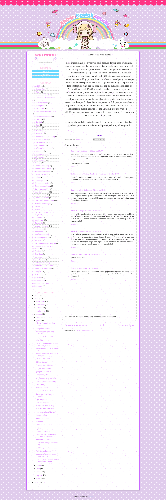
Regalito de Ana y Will (44, 337)
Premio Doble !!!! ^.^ (44, 359)
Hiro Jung (75, 151)
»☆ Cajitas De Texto (40, 174)
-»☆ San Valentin (38, 145)
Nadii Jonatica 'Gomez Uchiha (83, 174)
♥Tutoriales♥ (45, 77)
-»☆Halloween (37, 151)
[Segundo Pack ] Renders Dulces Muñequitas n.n (46, 435)
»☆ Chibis (36, 177)
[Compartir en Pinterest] (103, 139)
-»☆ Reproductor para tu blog (43, 137)
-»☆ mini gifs (37, 119)
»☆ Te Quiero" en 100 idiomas (43, 266)
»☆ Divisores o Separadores (43, 201)
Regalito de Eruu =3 (43, 391)
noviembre (40, 305)
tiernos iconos (41, 415)
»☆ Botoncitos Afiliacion (41, 172)
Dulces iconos (41, 362)
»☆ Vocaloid (36, 271)
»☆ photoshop (37, 232)
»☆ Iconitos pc (37, 220)
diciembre (40, 301)
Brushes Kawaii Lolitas (44, 365)
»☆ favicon (36, 206)
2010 (37, 482)
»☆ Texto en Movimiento (41, 269)
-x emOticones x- (38, 160)
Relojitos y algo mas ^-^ (45, 451)
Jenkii (73, 268)
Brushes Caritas (42, 387)
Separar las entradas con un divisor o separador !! (47, 344)
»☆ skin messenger (39, 257)
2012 (37, 295)
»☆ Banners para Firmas (41, 169)
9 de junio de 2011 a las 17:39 (107, 174)
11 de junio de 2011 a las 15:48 (90, 211)
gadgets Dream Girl (43, 372)
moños (38, 428)
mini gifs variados (42, 402)
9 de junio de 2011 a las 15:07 (91, 151)
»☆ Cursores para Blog (41, 186)
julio (38, 317)
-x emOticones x (38, 157)
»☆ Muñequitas (38, 229)
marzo (39, 472)
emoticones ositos (43, 431)
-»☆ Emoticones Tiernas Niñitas (44, 98)
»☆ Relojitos (36, 251)
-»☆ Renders (37, 134)
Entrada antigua (126, 325)
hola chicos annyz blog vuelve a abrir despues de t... (47, 460)
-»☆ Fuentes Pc (38, 108)
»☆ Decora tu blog (39, 195)
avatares (39, 422)
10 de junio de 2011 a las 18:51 (93, 190)
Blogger (91, 496)
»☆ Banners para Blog (40, 166)
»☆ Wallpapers (37, 274)
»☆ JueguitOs (37, 223)
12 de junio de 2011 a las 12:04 (88, 254)
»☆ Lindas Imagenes (40, 226)
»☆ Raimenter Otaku (40, 237)
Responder (75, 167)
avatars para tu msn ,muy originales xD (46, 455)
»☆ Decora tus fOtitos (40, 198)
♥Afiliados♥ (46, 74)
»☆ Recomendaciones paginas (44, 243)
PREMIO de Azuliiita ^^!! (45, 439)
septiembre (41, 311)
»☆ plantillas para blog (40, 235)
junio (38, 320)
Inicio (102, 325)
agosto (39, 314)
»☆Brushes (36, 277)
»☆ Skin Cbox (37, 254)
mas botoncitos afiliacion (45, 412)
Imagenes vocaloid (43, 329)
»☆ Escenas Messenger (41, 204)
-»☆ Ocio (35, 125)
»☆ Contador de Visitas (41, 183)
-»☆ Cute (35, 92)
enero (38, 478)
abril (38, 469)
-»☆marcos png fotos (40, 154)
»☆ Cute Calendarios (40, 192)
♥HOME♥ (45, 71)
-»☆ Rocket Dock (38, 142)
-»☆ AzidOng (37, 86)
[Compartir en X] (99, 139)
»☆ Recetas (36, 240)
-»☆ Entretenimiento (40, 103)
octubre (39, 308)
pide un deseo (41, 399)
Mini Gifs (39, 340)
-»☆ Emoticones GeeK (40, 95)
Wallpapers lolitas (42, 375)
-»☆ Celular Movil (38, 89)
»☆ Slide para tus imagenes (42, 263)
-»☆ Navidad (37, 122)
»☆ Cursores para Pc (40, 189)
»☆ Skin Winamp (38, 260)
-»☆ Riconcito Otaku (40, 139)
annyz (73, 254)
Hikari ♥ (74, 211)
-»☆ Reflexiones (38, 131)
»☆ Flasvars (36, 209)
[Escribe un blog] (96, 139)
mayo (38, 465)
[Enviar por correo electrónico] (94, 139)
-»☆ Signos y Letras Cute (42, 148)
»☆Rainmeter (37, 286)
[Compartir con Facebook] (101, 139)
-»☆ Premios (37, 128)
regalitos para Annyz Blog (46, 409)
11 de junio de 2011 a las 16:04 (90, 231)
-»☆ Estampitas (38, 106)
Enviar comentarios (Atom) (86, 330)
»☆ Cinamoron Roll (39, 180)
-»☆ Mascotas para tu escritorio (44, 111)
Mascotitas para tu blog (45, 405)
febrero (39, 475)
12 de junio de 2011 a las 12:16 (88, 268)
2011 (37, 298)
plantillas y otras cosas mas (46, 448)
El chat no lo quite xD (44, 368)
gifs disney (40, 384)
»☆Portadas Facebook (40, 283)
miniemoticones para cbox (46, 381)
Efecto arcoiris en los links (46, 378)
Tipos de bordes (42, 418)
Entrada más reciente (76, 325)
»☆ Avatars (36, 163)
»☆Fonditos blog (38, 280)
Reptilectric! (76, 190)
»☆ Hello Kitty (37, 217)
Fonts (38, 425)
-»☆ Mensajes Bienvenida (42, 116)
